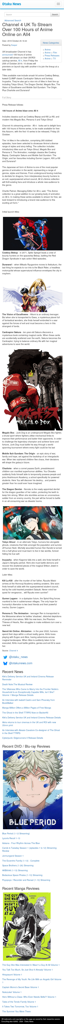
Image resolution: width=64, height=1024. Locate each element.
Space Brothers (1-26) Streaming (17, 865)
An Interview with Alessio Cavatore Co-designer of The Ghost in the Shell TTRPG (31, 732)
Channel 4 (13, 650)
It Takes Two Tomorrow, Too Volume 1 (20, 1006)
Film (55, 52)
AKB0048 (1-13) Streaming (15, 870)
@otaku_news (18, 657)
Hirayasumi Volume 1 (12, 974)
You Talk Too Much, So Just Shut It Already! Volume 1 (27, 969)
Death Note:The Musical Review (17, 684)
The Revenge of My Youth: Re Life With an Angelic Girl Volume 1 (31, 981)
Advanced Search (12, 20)
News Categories (51, 42)
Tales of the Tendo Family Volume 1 (19, 1001)
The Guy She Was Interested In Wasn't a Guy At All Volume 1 (31, 964)
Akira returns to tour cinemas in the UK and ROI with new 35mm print (29, 724)
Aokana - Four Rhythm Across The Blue (21, 843)
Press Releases (52, 55)
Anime (48, 49)
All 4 (20, 60)
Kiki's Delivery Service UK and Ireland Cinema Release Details (31, 717)
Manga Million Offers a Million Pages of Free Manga (26, 707)
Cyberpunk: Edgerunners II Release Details (22, 737)
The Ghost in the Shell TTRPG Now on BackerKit (25, 712)
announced (7, 54)
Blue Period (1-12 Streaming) (16, 833)
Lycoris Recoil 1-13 (11, 838)
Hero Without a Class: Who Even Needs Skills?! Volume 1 (29, 996)
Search (55, 14)
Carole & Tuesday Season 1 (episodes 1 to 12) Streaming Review (29, 849)
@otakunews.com (20, 663)
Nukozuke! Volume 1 (12, 992)
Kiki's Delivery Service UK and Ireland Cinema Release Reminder (28, 678)
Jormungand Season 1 (13, 855)
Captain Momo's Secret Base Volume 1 (20, 987)
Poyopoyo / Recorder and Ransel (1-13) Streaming (26, 879)
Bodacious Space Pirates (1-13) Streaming (22, 875)
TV (54, 58)
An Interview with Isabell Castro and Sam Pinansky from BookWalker (28, 701)
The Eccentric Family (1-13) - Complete (20, 860)
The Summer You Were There (16, 1011)
